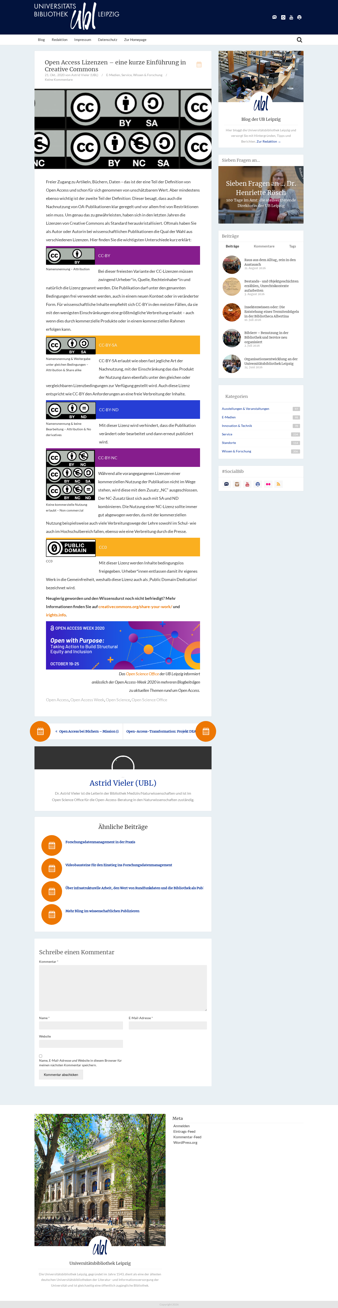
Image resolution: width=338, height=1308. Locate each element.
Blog (41, 39)
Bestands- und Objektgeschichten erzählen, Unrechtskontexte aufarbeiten (271, 286)
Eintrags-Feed (184, 1131)
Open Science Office (142, 673)
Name (44, 1018)
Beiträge (232, 246)
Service (126, 75)
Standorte (229, 443)
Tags (292, 246)
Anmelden (181, 1126)
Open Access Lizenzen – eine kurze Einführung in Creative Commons (115, 66)
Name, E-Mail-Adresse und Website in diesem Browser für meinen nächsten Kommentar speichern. (80, 1062)
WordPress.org (185, 1142)
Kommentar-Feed (187, 1137)
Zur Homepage (135, 39)
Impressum (82, 39)
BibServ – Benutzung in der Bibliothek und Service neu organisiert (266, 337)
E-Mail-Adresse (141, 1018)
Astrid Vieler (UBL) (123, 783)
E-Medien (113, 75)
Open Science (118, 699)
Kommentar (48, 961)
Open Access (57, 699)
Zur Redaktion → (269, 141)
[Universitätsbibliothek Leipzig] (76, 16)
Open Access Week (87, 699)
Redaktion (59, 39)
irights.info (56, 614)
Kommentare (264, 246)
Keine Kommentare (59, 79)
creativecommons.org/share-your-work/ (135, 606)
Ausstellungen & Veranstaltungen (245, 409)
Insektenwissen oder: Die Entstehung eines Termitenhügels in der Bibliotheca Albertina (271, 311)
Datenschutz (107, 39)
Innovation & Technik (237, 426)
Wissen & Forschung (147, 75)
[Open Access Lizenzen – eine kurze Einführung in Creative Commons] (123, 128)
